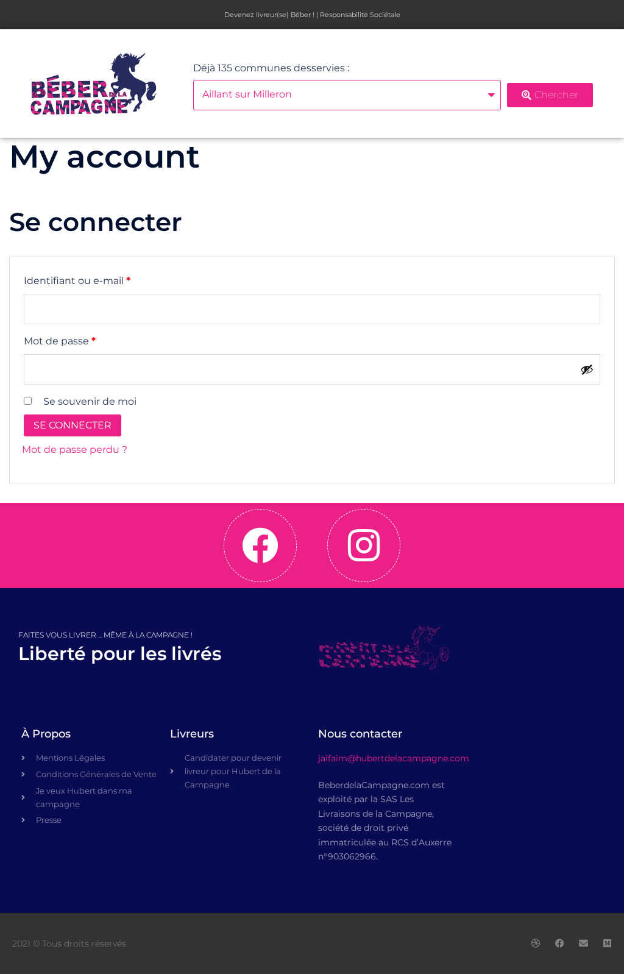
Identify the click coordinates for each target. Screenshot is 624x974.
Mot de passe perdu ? (74, 449)
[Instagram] (363, 545)
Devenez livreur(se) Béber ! (269, 14)
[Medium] (607, 943)
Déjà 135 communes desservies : (271, 68)
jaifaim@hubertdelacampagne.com (393, 758)
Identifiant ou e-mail (104, 278)
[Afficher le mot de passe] (587, 369)
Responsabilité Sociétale (360, 14)
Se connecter (73, 425)
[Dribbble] (536, 943)
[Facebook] (260, 545)
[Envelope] (583, 943)
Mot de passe (86, 339)
